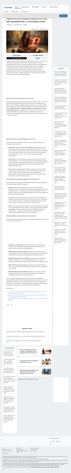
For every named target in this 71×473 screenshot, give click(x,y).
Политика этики (18, 448)
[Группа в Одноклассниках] (53, 441)
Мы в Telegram (35, 6)
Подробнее (36, 461)
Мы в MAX (44, 6)
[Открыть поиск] (65, 7)
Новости (17, 6)
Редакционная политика (20, 449)
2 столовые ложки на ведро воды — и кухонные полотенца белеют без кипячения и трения (25, 337)
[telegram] (12, 305)
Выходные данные (5, 453)
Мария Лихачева (44, 29)
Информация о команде (6, 449)
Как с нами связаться (33, 449)
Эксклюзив (6, 11)
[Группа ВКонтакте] (16, 55)
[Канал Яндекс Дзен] (16, 58)
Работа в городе (15, 11)
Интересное (9, 24)
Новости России (25, 6)
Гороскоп (25, 24)
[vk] (8, 305)
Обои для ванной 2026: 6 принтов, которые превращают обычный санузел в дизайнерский (25, 332)
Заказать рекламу (54, 6)
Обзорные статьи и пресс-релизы (7, 450)
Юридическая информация (34, 448)
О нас (3, 448)
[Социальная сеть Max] (37, 58)
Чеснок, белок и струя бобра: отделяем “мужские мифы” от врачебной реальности (23, 341)
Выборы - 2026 (18, 8)
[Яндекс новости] (37, 55)
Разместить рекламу (33, 450)
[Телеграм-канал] (56, 441)
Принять (63, 15)
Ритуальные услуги (25, 11)
